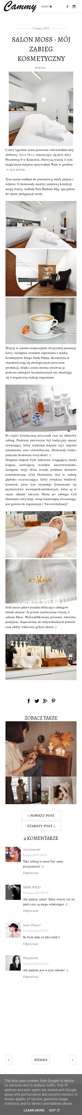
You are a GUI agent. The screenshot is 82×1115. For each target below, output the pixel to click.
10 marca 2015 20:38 (36, 893)
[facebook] (67, 6)
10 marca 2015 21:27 (36, 931)
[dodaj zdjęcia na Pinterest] (53, 700)
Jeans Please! (32, 925)
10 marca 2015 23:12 (36, 964)
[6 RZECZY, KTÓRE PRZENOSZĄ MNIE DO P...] (41, 775)
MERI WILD (31, 887)
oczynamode (31, 849)
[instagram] (74, 6)
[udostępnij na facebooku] (28, 700)
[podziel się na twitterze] (37, 700)
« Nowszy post (41, 815)
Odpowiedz (30, 873)
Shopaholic (30, 958)
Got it (54, 1110)
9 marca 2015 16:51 (35, 855)
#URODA (40, 67)
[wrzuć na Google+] (45, 700)
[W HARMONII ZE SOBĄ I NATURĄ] (59, 803)
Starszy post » (41, 826)
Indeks (40, 1059)
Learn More (34, 1110)
